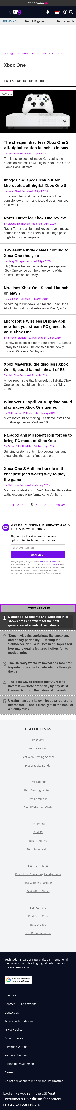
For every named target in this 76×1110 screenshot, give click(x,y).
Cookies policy (14, 1038)
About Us (11, 995)
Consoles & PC (26, 53)
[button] (4, 12)
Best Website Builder (38, 765)
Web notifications (16, 1055)
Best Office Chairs (38, 891)
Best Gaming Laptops (38, 790)
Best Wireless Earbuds (38, 883)
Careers (10, 1072)
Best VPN (38, 740)
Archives (59, 504)
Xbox (43, 53)
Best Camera (38, 907)
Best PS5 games (35, 21)
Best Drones (38, 924)
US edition (33, 1098)
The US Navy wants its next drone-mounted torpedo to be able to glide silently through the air (40, 667)
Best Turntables (38, 865)
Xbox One (57, 53)
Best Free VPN (38, 748)
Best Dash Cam (38, 916)
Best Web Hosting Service (38, 757)
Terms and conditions (19, 1021)
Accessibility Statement (20, 1064)
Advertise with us (16, 1046)
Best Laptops (38, 782)
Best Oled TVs (38, 841)
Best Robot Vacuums (38, 933)
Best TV (38, 832)
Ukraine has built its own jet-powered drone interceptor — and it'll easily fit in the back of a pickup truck (40, 705)
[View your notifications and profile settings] (48, 12)
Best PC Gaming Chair (38, 807)
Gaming (8, 53)
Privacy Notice (52, 564)
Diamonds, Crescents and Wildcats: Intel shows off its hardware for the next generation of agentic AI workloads (38, 621)
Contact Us (12, 1012)
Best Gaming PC (38, 799)
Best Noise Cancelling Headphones (38, 874)
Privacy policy (13, 1029)
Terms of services (48, 561)
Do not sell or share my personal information (34, 1081)
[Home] (38, 3)
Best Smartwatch (38, 849)
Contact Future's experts (20, 1004)
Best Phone (38, 824)
